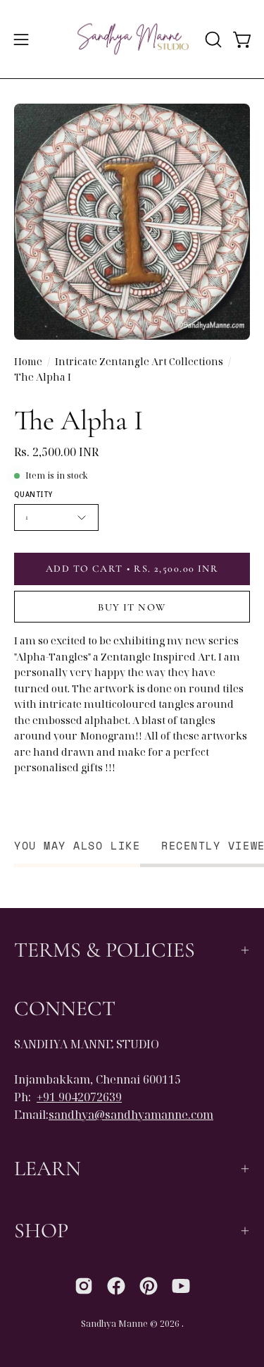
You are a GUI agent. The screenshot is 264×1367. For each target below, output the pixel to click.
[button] (212, 39)
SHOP (41, 1231)
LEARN (47, 1168)
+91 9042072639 (79, 1097)
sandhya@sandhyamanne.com (131, 1114)
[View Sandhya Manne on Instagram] (83, 1285)
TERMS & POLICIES (104, 950)
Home (28, 361)
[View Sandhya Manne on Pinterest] (148, 1285)
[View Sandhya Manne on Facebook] (116, 1285)
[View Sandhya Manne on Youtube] (180, 1285)
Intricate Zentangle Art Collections (139, 361)
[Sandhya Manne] (132, 39)
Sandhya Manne (114, 1324)
